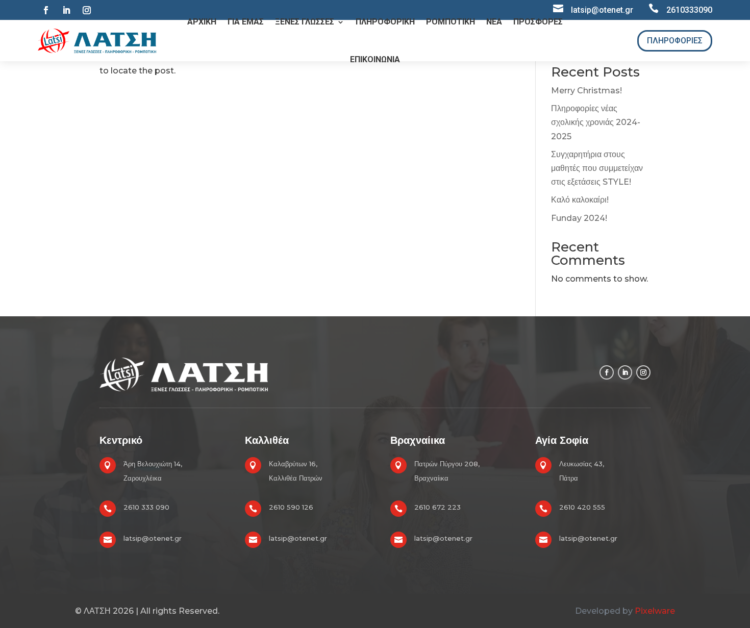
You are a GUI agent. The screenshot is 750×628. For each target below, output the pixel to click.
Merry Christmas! (586, 90)
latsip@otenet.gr (152, 538)
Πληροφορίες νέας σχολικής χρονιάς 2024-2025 (595, 122)
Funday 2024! (579, 218)
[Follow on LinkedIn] (66, 10)
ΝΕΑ (494, 22)
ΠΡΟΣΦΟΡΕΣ (538, 22)
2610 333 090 (146, 507)
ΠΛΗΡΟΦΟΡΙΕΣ (675, 40)
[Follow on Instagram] (87, 10)
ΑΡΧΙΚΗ (201, 22)
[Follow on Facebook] (46, 10)
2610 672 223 (437, 507)
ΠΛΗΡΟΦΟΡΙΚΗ (385, 22)
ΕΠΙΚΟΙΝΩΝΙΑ (375, 59)
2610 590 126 (291, 507)
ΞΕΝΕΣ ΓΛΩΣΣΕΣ (304, 22)
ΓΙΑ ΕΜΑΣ (246, 22)
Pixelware (655, 611)
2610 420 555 (582, 507)
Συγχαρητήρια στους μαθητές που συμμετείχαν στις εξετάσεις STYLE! (597, 168)
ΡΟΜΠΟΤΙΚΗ (450, 22)
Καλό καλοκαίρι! (580, 200)
